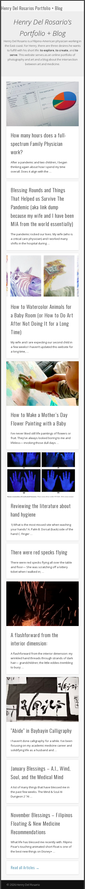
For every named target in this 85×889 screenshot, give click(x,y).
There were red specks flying (39, 552)
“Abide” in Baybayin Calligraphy (41, 730)
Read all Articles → (25, 867)
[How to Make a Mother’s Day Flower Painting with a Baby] (42, 383)
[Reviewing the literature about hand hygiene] (42, 474)
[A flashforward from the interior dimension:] (42, 603)
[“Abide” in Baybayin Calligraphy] (42, 699)
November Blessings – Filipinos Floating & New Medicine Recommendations (42, 823)
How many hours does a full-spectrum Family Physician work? (38, 143)
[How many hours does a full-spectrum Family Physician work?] (42, 104)
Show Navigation (68, 39)
